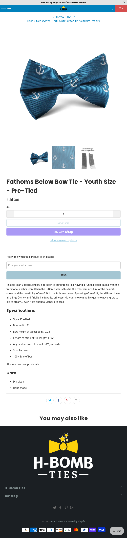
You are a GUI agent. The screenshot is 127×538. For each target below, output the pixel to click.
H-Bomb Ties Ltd (57, 521)
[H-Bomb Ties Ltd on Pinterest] (66, 508)
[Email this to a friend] (76, 400)
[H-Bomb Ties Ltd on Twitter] (54, 508)
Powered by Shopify (75, 521)
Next (70, 17)
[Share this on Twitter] (50, 400)
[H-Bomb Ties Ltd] (63, 8)
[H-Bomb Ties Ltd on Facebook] (60, 508)
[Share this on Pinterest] (67, 400)
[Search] (111, 8)
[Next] (118, 84)
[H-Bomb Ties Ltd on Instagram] (71, 508)
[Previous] (9, 84)
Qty (8, 207)
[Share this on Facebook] (58, 400)
